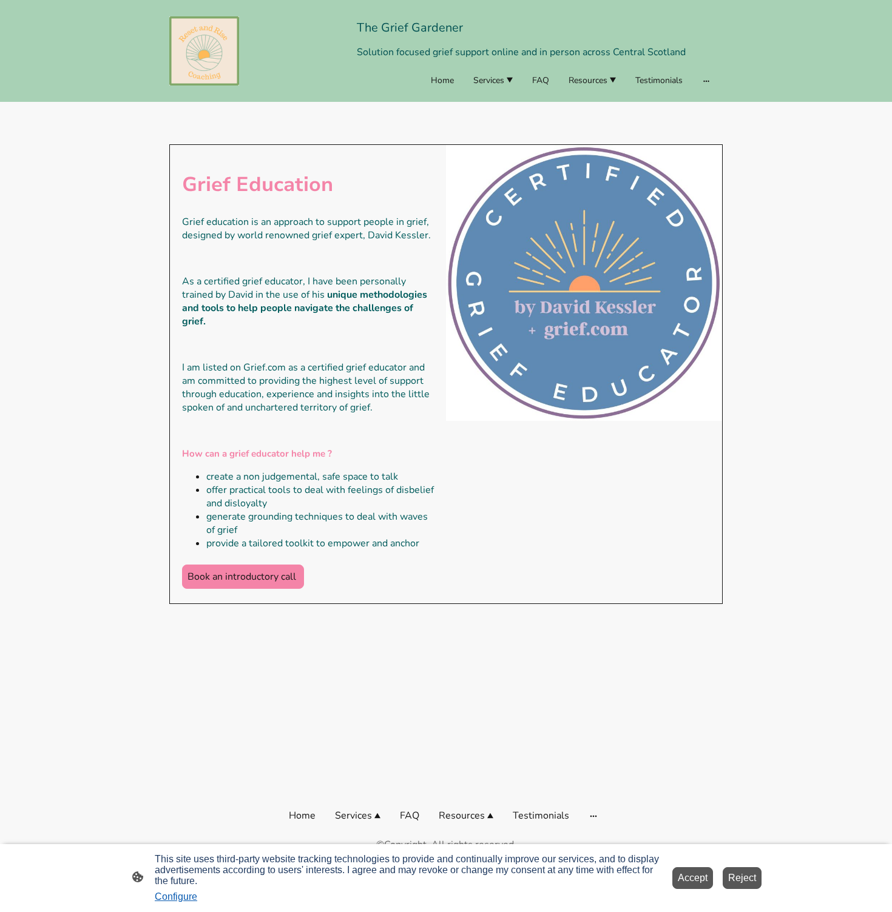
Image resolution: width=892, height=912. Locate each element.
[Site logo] (204, 51)
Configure (176, 896)
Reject (742, 878)
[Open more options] (706, 80)
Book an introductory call (243, 576)
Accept (693, 878)
